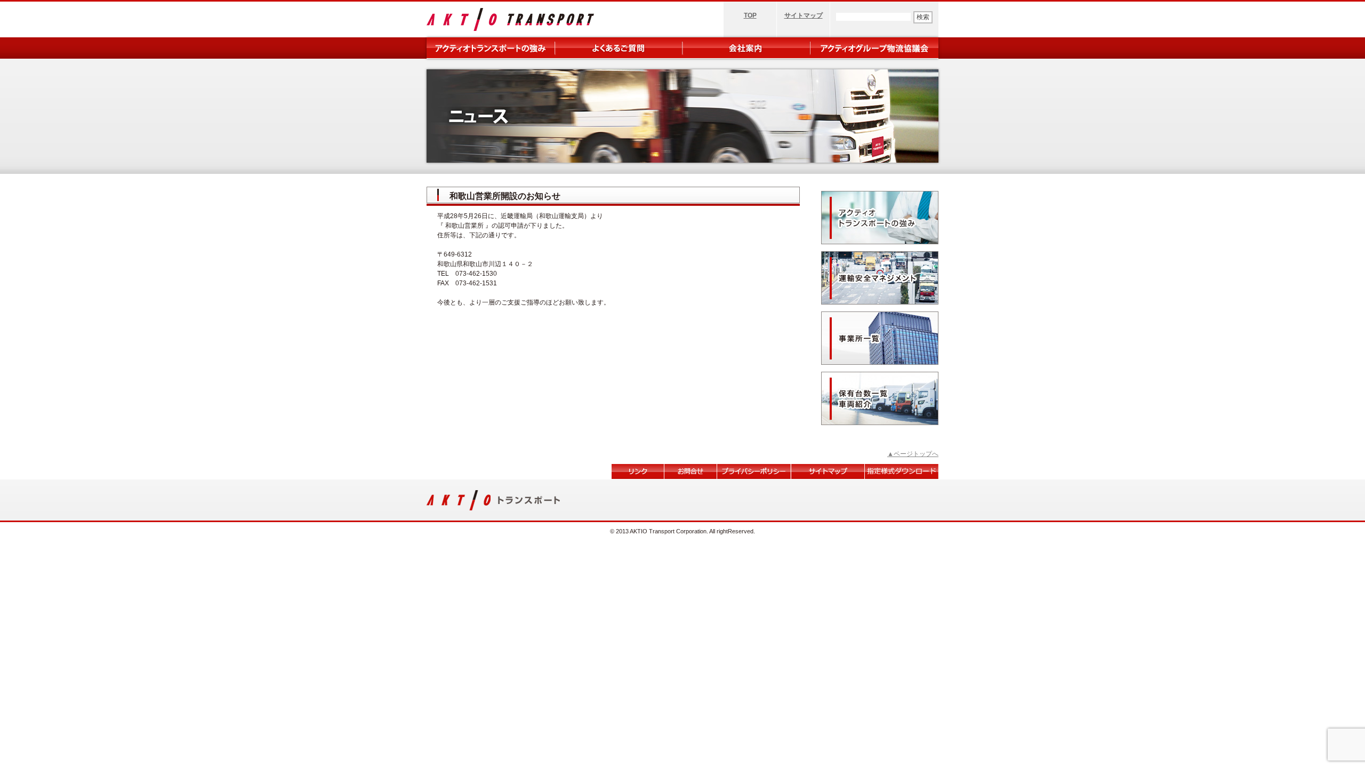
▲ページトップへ (912, 454)
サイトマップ (803, 15)
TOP (750, 15)
